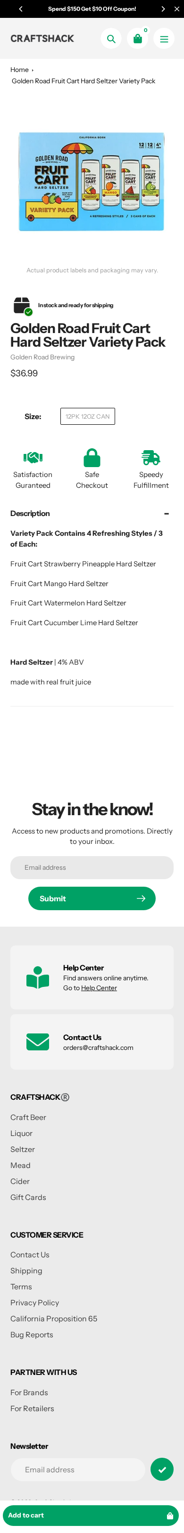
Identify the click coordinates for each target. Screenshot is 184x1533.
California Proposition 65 (53, 1318)
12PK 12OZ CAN (88, 416)
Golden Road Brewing (42, 357)
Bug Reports (31, 1334)
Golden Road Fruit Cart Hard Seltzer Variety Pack (83, 81)
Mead (20, 1165)
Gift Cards (28, 1197)
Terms (21, 1286)
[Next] (162, 9)
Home (19, 69)
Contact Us (30, 1254)
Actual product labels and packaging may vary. (92, 270)
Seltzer (22, 1149)
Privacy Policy (34, 1302)
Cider (20, 1181)
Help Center (99, 988)
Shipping (26, 1270)
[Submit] (162, 1469)
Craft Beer (28, 1117)
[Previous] (21, 9)
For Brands (29, 1392)
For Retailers (32, 1408)
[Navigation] (164, 38)
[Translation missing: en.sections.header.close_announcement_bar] (177, 9)
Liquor (21, 1133)
